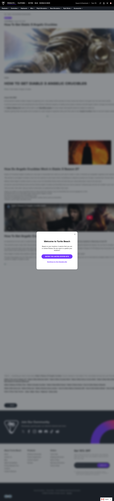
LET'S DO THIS (72, 257)
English (107, 499)
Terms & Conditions (68, 271)
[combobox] (106, 499)
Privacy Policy (81, 269)
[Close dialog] (86, 227)
